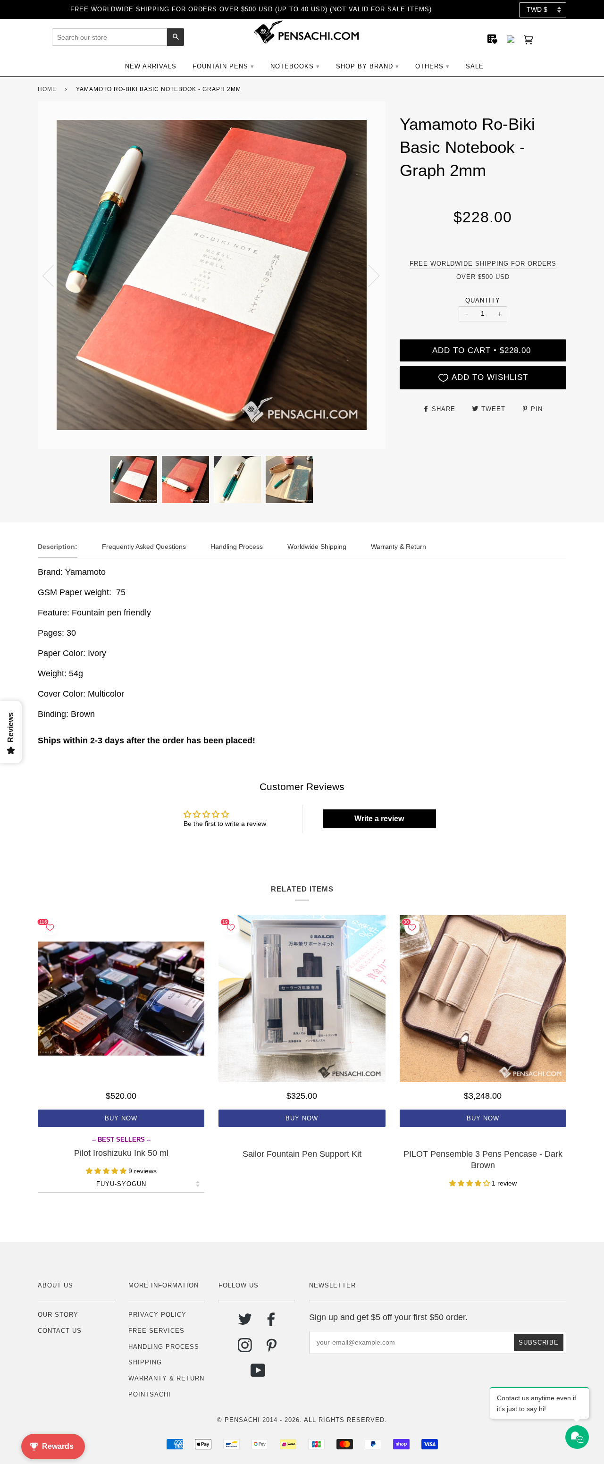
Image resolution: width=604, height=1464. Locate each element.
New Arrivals (150, 66)
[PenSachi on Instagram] (245, 1348)
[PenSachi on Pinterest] (271, 1348)
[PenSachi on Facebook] (271, 1322)
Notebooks (292, 66)
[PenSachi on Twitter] (245, 1322)
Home (47, 89)
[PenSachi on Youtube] (258, 1374)
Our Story (58, 1314)
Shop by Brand (364, 66)
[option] (212, 275)
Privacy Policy (157, 1314)
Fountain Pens (220, 66)
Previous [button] (54, 275)
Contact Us (60, 1330)
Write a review (379, 819)
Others (429, 66)
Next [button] (368, 275)
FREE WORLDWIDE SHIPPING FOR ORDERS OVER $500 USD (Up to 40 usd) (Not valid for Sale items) (251, 9)
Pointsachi (149, 1394)
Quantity (482, 300)
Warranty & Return (166, 1378)
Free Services (156, 1330)
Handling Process (163, 1346)
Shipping (145, 1362)
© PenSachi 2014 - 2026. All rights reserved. (302, 1419)
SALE (475, 66)
